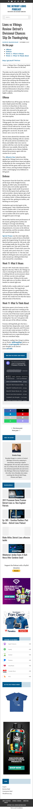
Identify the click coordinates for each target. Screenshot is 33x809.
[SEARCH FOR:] (16, 17)
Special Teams (7, 236)
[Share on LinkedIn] (10, 414)
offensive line (10, 157)
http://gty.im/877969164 (11, 60)
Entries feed (6, 789)
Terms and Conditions (16, 808)
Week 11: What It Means (15, 54)
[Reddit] (24, 1)
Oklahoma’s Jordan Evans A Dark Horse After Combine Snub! (14, 556)
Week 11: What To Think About (17, 56)
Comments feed (7, 791)
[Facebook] (21, 1)
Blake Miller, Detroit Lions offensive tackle (16, 539)
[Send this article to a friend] (10, 417)
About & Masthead (6, 801)
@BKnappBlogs (17, 342)
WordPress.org (7, 793)
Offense (8, 49)
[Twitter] (8, 1)
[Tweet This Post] (23, 410)
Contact (6, 802)
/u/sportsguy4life (14, 344)
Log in (4, 787)
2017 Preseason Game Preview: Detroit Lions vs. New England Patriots (14, 502)
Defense (9, 52)
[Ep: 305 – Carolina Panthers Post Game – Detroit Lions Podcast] (16, 517)
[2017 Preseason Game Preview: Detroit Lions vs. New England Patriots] (16, 497)
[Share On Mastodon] (23, 421)
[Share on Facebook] (10, 410)
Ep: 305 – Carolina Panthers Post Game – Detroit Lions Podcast (15, 521)
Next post (15, 430)
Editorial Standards (16, 801)
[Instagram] (18, 1)
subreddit (9, 349)
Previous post (17, 428)
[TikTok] (15, 1)
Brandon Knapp (13, 42)
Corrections (26, 801)
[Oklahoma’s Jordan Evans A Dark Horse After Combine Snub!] (16, 552)
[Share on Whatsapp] (10, 421)
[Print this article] (23, 417)
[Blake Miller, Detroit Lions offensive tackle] (16, 534)
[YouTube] (11, 1)
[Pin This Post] (23, 414)
